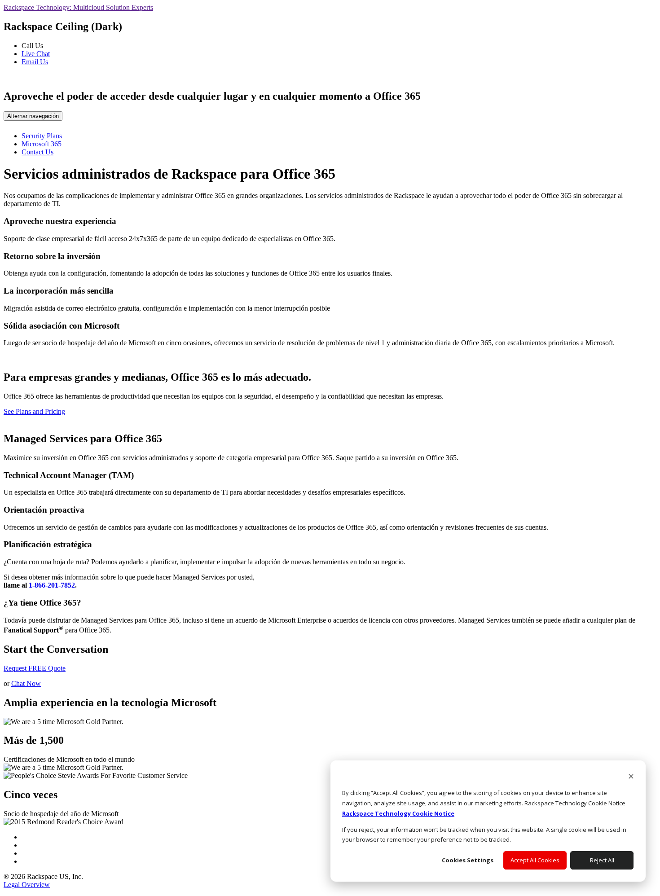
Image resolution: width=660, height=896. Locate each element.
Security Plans (42, 136)
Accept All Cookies (534, 860)
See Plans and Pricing (34, 411)
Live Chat (36, 53)
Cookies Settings (467, 860)
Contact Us (37, 152)
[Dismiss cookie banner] (631, 777)
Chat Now (26, 683)
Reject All (602, 860)
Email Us (35, 62)
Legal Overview (27, 884)
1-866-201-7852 (52, 585)
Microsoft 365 (42, 144)
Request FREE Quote (35, 668)
